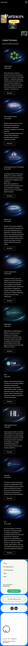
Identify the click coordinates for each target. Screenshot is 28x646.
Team (4, 573)
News (5, 576)
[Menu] (26, 2)
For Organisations (8, 567)
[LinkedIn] (16, 608)
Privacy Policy (6, 586)
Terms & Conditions (8, 584)
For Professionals (8, 570)
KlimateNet (4, 2)
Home (5, 563)
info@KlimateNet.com (8, 619)
